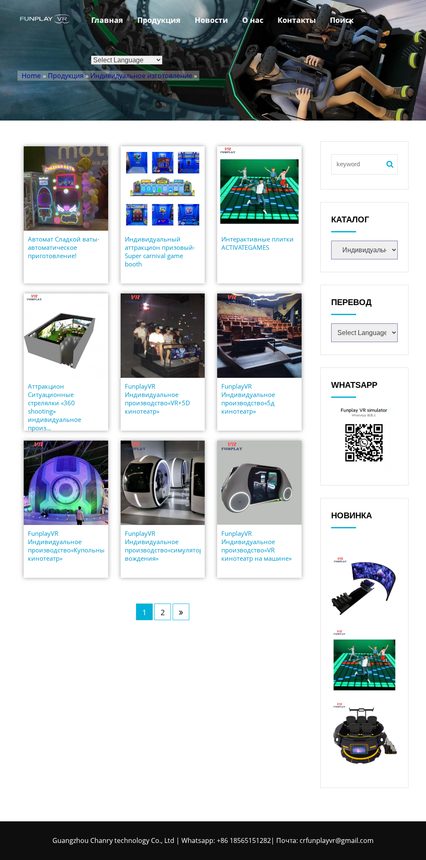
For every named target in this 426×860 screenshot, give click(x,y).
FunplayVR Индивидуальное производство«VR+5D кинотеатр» (157, 398)
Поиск (342, 20)
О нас (252, 20)
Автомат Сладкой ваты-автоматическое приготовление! (63, 247)
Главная (107, 20)
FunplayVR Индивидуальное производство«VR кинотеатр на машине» (256, 545)
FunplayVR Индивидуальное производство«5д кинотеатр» (248, 398)
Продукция (159, 20)
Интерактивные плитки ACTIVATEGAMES (257, 243)
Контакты (296, 20)
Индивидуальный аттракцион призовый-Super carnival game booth (160, 251)
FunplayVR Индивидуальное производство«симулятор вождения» (163, 545)
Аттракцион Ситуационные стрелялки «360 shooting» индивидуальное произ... (54, 407)
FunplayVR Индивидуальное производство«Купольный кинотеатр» (66, 545)
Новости (211, 20)
